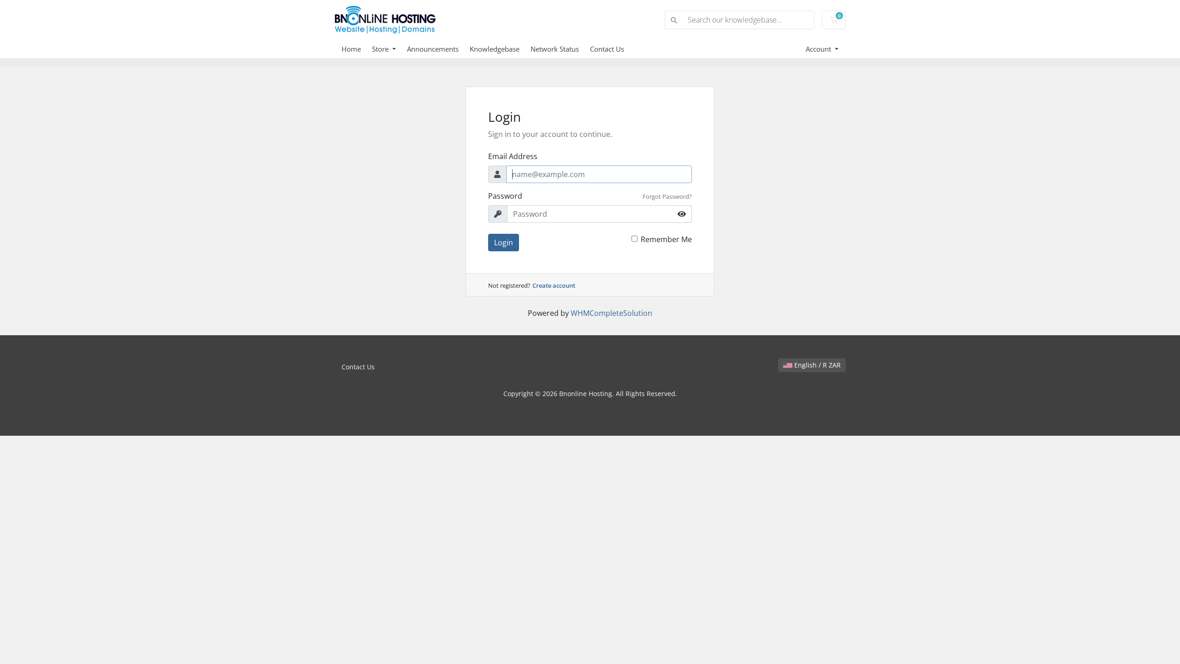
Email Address (512, 156)
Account (819, 48)
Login (503, 242)
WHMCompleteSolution (611, 313)
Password (505, 196)
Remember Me (666, 239)
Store (381, 48)
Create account (553, 285)
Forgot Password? (667, 196)
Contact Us (607, 48)
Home (351, 48)
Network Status (555, 48)
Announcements (433, 48)
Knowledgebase (494, 48)
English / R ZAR (816, 365)
